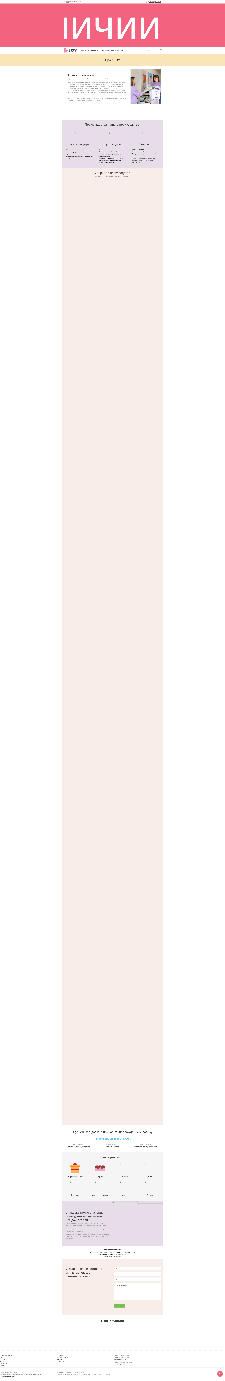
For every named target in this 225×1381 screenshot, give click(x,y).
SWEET (102, 50)
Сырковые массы (100, 1195)
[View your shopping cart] (159, 50)
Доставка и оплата (62, 1357)
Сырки (125, 1195)
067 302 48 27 (118, 1355)
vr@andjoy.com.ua (120, 1254)
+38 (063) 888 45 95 (155, 2)
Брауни (150, 1195)
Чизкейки (125, 1176)
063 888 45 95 (118, 1357)
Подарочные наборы (75, 1176)
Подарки (2, 1365)
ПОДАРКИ (113, 50)
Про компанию (61, 1355)
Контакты (59, 1359)
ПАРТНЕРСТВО (121, 50)
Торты (100, 1176)
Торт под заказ (4, 1363)
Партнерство (60, 1361)
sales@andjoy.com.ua (120, 1359)
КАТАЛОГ (83, 50)
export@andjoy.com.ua (115, 1256)
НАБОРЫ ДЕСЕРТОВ (93, 50)
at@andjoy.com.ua (129, 1252)
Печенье (75, 1195)
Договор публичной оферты (8, 1376)
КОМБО (107, 50)
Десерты (150, 1176)
